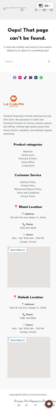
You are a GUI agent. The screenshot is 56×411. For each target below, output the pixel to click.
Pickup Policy (28, 185)
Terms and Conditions (28, 192)
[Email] (30, 77)
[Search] (22, 10)
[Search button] (49, 61)
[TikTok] (25, 77)
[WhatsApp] (41, 77)
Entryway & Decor (28, 158)
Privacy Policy (28, 196)
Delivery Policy (28, 182)
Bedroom (28, 151)
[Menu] (51, 10)
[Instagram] (20, 77)
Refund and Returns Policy (27, 189)
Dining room (28, 155)
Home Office (28, 162)
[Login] (36, 10)
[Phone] (36, 77)
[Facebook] (14, 77)
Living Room (28, 165)
